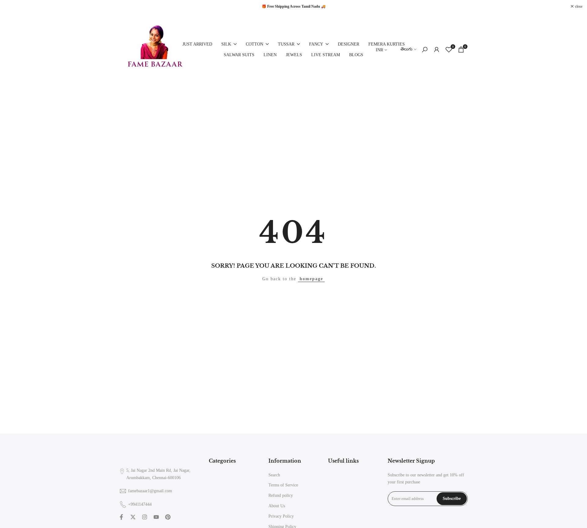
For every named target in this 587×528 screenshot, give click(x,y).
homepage (311, 279)
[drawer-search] (424, 49)
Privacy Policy (281, 516)
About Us (276, 506)
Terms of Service (283, 485)
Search (274, 475)
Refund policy (280, 495)
